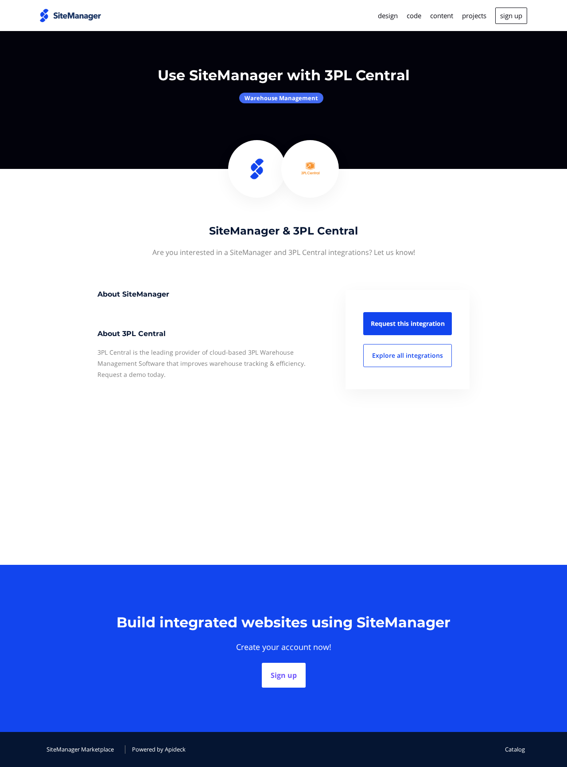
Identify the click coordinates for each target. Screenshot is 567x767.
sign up (511, 15)
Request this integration (408, 323)
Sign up (284, 675)
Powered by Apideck (159, 749)
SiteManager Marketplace (80, 749)
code (414, 15)
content (441, 15)
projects (474, 15)
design (388, 15)
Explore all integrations (407, 355)
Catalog (515, 749)
